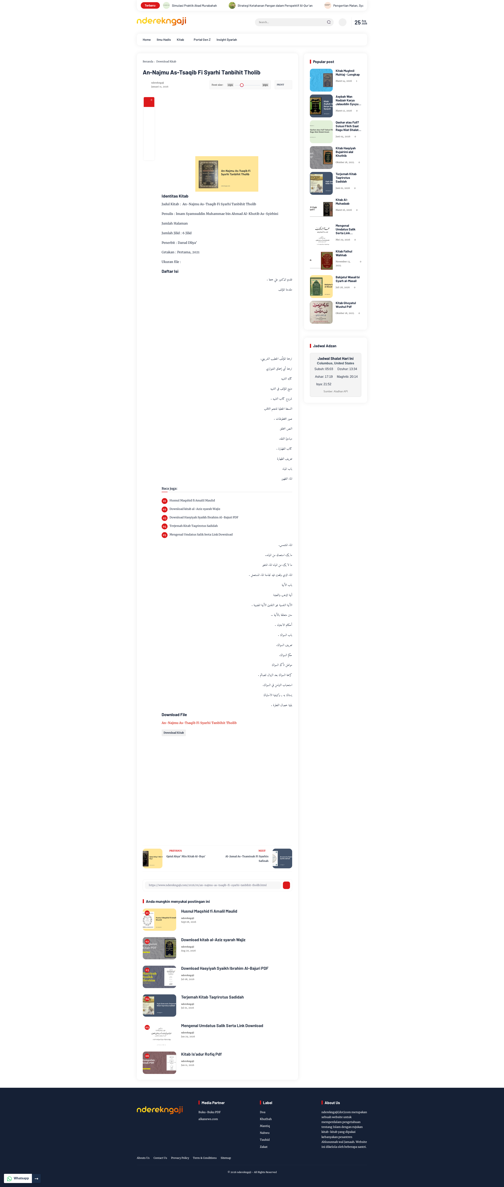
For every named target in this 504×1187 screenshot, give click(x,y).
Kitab (180, 39)
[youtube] (358, 1158)
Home (147, 39)
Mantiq (265, 1126)
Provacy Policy (180, 1158)
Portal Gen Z (202, 39)
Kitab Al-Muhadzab (342, 201)
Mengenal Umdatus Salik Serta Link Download (201, 534)
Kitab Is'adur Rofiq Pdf (201, 1054)
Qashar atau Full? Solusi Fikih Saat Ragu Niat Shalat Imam (347, 126)
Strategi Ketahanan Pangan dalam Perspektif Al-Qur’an (233, 5)
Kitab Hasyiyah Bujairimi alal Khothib (346, 151)
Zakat (264, 1147)
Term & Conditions (205, 1158)
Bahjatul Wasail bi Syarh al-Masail (348, 279)
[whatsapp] (149, 144)
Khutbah (266, 1119)
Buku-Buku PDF (209, 1112)
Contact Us (160, 1158)
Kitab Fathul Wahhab (344, 253)
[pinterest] (149, 154)
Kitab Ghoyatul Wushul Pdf (346, 304)
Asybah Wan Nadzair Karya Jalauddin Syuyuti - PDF (348, 100)
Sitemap (226, 1158)
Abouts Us (143, 1158)
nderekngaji (244, 1172)
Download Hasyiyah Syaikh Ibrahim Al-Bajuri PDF (204, 517)
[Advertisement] (242, 124)
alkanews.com (208, 1119)
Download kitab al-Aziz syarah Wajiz (195, 509)
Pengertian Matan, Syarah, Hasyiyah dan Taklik (323, 5)
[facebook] (149, 112)
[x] (149, 123)
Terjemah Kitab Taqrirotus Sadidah (194, 526)
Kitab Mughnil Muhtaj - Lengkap (348, 72)
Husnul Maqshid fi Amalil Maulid (192, 500)
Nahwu (265, 1133)
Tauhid (265, 1140)
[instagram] (349, 1158)
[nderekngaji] (161, 25)
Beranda (148, 61)
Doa (262, 1112)
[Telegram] (149, 133)
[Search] (329, 22)
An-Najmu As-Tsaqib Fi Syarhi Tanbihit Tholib (199, 723)
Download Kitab (166, 61)
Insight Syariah (227, 39)
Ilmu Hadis (164, 39)
